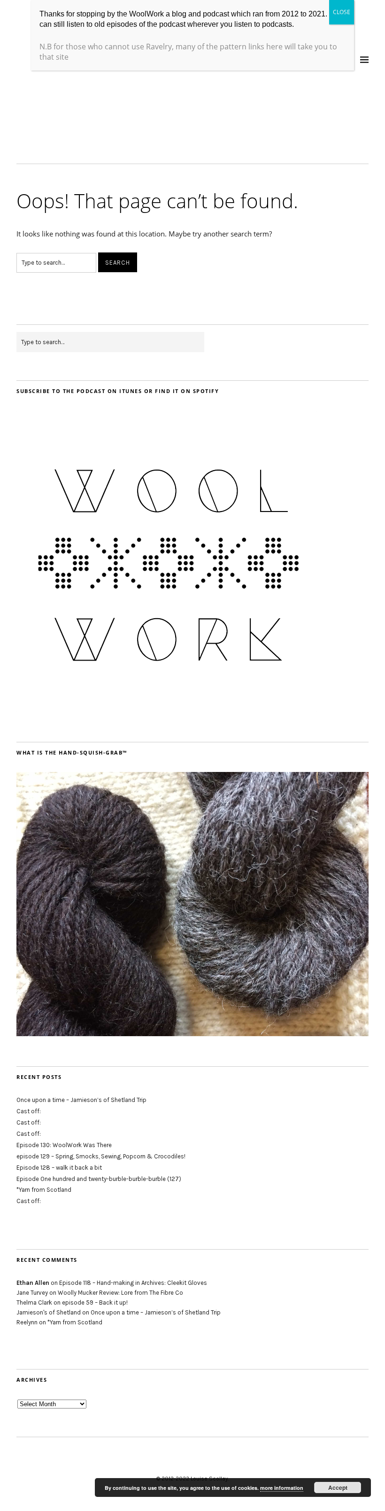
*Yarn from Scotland (43, 1189)
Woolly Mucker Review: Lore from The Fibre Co (120, 1292)
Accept (337, 1487)
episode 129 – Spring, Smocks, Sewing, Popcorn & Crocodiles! (100, 1156)
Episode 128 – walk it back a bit (59, 1167)
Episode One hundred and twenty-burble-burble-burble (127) (98, 1178)
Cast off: (28, 1111)
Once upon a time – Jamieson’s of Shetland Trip (81, 1099)
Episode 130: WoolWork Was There (64, 1145)
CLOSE (341, 12)
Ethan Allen (32, 1282)
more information (281, 1487)
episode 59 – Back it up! (95, 1302)
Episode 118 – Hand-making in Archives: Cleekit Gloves (133, 1282)
